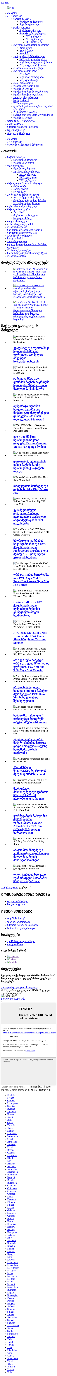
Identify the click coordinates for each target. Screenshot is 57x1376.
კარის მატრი (26, 50)
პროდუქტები (14, 16)
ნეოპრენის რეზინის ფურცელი (30, 91)
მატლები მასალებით (25, 71)
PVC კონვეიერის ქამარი (33, 59)
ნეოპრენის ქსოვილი (31, 21)
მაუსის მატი (26, 47)
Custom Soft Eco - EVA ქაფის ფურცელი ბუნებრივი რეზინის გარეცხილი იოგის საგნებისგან (28, 608)
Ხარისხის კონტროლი (21, 121)
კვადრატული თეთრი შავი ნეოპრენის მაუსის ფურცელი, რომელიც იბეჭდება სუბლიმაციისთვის (31, 354)
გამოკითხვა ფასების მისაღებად (19, 987)
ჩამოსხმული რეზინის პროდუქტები (33, 115)
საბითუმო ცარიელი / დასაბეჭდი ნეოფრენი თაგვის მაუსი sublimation (30, 719)
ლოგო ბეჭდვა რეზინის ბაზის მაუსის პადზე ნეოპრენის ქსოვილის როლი (29, 466)
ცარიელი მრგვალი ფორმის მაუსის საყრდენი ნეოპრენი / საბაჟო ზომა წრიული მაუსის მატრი (31, 383)
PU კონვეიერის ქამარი (32, 65)
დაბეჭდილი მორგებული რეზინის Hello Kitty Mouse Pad (30, 489)
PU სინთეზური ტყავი (25, 112)
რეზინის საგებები (23, 88)
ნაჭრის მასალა (22, 19)
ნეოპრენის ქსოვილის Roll (28, 94)
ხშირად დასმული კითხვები (22, 127)
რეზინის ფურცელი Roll (26, 86)
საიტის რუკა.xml (16, 904)
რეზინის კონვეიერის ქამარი (35, 62)
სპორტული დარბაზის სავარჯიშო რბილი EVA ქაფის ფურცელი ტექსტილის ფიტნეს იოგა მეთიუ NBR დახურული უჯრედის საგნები (30, 549)
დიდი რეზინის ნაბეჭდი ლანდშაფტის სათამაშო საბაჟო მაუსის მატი (30, 878)
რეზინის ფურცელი (30, 30)
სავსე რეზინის (21, 100)
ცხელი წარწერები (17, 901)
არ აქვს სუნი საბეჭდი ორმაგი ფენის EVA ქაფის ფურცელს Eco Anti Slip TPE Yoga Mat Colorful (31, 665)
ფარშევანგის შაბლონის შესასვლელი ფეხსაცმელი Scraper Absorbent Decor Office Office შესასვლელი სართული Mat (30, 824)
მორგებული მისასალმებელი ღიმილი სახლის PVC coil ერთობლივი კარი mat (30, 793)
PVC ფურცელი (34, 39)
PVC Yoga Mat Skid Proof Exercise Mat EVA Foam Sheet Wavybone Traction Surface (30, 637)
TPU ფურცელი (34, 42)
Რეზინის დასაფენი (31, 77)
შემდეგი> (10, 887)
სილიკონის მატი (28, 80)
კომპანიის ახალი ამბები (21, 941)
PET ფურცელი (34, 36)
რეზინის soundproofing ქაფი (28, 68)
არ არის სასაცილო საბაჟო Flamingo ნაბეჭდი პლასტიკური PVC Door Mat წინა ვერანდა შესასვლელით (30, 694)
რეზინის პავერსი (23, 117)
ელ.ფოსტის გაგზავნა (13, 998)
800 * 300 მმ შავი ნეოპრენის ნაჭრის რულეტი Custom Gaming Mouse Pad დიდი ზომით (30, 441)
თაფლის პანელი (23, 83)
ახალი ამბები (15, 124)
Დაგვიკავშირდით (18, 133)
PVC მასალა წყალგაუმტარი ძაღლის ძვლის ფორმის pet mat (30, 771)
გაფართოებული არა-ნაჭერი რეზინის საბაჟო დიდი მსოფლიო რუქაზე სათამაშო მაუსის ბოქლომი (30, 746)
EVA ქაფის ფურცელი (25, 97)
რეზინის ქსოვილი (29, 24)
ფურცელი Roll (21, 27)
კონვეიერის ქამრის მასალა (29, 56)
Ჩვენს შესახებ (16, 130)
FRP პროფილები (23, 103)
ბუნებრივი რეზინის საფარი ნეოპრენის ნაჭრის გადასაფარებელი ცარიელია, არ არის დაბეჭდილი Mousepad (31, 412)
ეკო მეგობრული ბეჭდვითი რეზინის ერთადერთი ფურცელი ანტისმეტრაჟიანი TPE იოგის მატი (29, 516)
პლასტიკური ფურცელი (32, 33)
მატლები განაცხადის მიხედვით (31, 45)
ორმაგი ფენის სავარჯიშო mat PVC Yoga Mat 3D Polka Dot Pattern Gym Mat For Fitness (31, 579)
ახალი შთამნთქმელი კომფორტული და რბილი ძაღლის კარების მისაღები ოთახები (31, 855)
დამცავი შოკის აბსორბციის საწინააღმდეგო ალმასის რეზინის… (29, 277)
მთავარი (12, 13)
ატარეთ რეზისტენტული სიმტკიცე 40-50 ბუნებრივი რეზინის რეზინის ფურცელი (29, 294)
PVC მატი (24, 74)
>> (17, 887)
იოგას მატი (25, 53)
